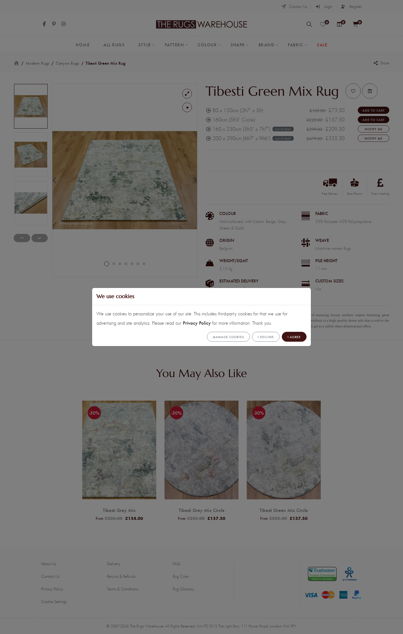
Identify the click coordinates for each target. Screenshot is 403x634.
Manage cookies (228, 337)
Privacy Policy (197, 322)
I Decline (266, 337)
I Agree (294, 337)
